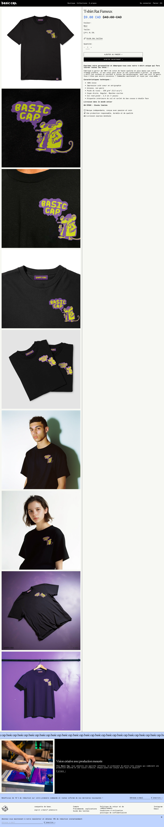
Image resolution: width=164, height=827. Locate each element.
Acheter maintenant (112, 59)
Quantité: (88, 44)
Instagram (158, 807)
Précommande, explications (85, 809)
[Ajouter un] (91, 47)
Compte (76, 806)
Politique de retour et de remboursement (112, 807)
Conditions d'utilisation (111, 810)
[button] (157, 3)
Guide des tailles (81, 811)
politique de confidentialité (113, 813)
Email (156, 809)
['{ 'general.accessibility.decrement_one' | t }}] (84, 47)
